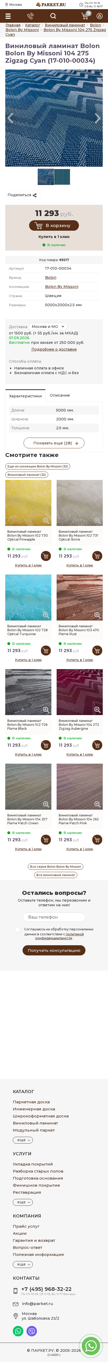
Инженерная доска (34, 1108)
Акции (20, 1233)
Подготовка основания (38, 1178)
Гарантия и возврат (34, 1240)
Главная (13, 25)
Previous (10, 118)
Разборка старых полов (38, 1171)
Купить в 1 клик (28, 565)
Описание (60, 395)
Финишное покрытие (36, 1185)
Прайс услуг (26, 1226)
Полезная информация (38, 1254)
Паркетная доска (31, 1101)
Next (98, 118)
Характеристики (25, 396)
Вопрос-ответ (27, 1247)
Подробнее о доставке (54, 349)
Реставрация (27, 1192)
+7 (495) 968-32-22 (46, 1289)
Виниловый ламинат (35, 1123)
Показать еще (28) (52, 442)
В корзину (58, 225)
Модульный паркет (34, 1130)
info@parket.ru (37, 1303)
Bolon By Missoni (61, 286)
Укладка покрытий (33, 1164)
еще (21, 1140)
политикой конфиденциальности (59, 936)
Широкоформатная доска (41, 1115)
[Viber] (31, 1335)
